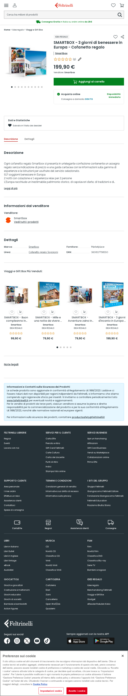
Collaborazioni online (98, 457)
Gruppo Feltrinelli (95, 486)
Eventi (7, 443)
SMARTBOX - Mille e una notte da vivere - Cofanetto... (48, 319)
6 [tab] (28, 87)
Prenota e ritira (53, 443)
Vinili (48, 560)
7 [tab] (31, 87)
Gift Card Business (96, 447)
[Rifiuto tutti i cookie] (122, 656)
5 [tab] (25, 87)
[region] (64, 673)
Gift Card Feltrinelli (55, 447)
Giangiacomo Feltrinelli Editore (102, 491)
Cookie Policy (40, 684)
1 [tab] (11, 87)
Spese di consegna (14, 509)
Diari (48, 589)
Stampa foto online (55, 471)
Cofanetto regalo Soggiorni (43, 252)
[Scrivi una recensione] (80, 59)
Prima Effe (92, 461)
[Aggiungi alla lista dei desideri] (116, 36)
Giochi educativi (12, 594)
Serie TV (91, 565)
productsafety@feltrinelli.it (88, 417)
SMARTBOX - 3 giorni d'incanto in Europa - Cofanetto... (112, 319)
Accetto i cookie (76, 690)
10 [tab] (41, 87)
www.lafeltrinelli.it (17, 400)
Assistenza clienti (13, 500)
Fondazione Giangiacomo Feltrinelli (105, 495)
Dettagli (29, 139)
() (74, 59)
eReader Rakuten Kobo (98, 603)
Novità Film (92, 551)
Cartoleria (51, 585)
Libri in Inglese (11, 555)
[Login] (15, 5)
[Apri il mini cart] (122, 5)
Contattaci (9, 505)
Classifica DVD (94, 555)
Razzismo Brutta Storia (98, 505)
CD (47, 546)
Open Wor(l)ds (53, 603)
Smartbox (61, 53)
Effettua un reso (12, 495)
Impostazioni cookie (51, 690)
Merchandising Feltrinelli (99, 589)
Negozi (7, 438)
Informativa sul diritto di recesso (62, 491)
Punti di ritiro (52, 461)
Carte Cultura (53, 452)
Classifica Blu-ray (96, 560)
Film (89, 546)
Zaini (48, 594)
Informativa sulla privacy (58, 495)
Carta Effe (51, 438)
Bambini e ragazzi (96, 569)
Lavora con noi (11, 447)
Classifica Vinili (53, 569)
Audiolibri (9, 569)
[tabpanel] (27, 62)
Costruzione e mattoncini (17, 589)
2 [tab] (15, 87)
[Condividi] (122, 37)
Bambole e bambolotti (15, 603)
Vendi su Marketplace (98, 452)
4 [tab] (21, 87)
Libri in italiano (11, 546)
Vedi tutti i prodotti (26, 222)
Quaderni (50, 608)
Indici (48, 466)
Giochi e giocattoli (13, 585)
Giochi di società (12, 599)
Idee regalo (93, 585)
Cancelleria (52, 599)
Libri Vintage (10, 560)
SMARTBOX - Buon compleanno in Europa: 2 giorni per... (16, 319)
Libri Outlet (9, 551)
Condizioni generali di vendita (61, 486)
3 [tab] (18, 87)
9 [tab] (38, 87)
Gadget (91, 599)
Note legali (11, 364)
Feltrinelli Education (97, 500)
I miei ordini (10, 491)
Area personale (11, 486)
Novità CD (51, 551)
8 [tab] (35, 87)
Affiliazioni (92, 443)
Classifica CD (53, 555)
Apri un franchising (97, 438)
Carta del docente (55, 457)
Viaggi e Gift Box (95, 594)
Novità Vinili (51, 565)
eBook (7, 565)
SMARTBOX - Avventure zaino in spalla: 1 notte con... (80, 319)
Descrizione (11, 139)
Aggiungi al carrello (91, 81)
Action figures (11, 608)
